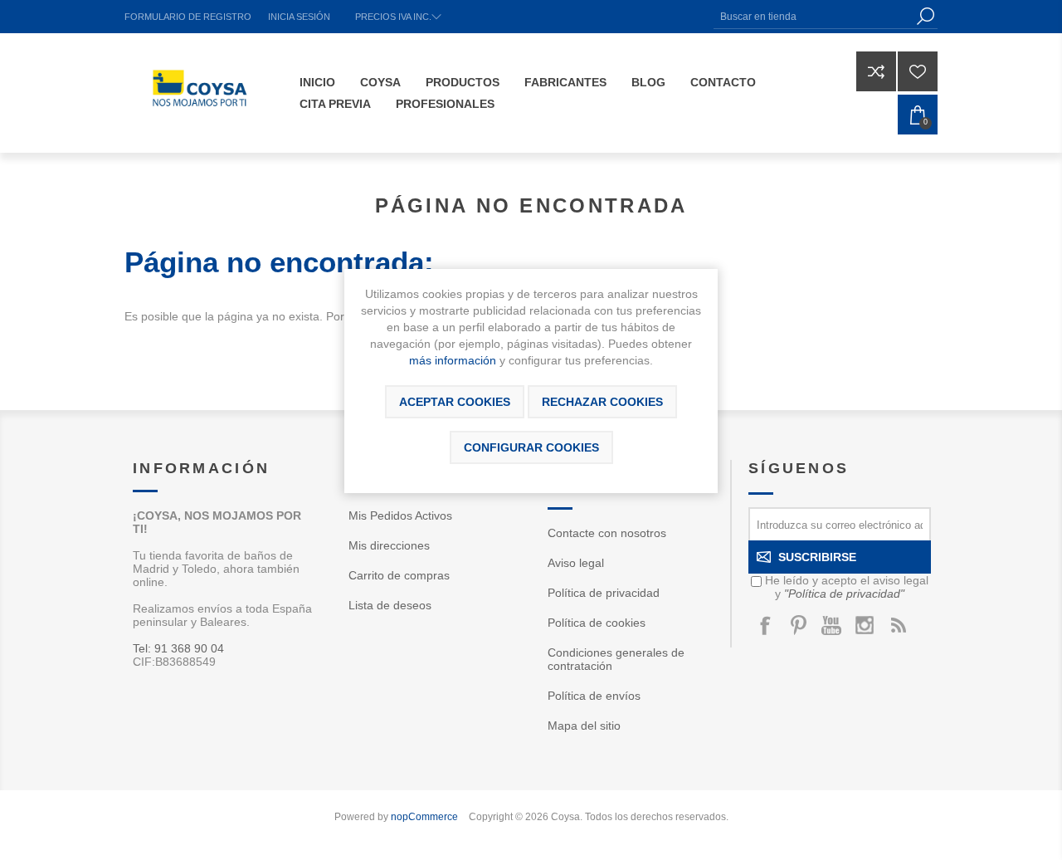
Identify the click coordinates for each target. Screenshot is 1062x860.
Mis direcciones (389, 545)
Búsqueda (925, 16)
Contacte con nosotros (607, 533)
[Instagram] (864, 625)
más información (452, 360)
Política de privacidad (604, 592)
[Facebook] (765, 625)
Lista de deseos (389, 605)
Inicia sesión (299, 17)
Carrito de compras (399, 575)
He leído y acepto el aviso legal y (846, 587)
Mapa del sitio (584, 725)
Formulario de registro (187, 17)
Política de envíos (594, 695)
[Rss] (897, 625)
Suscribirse (817, 557)
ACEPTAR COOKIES (454, 401)
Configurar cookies (531, 447)
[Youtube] (831, 625)
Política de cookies (596, 622)
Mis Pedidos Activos (400, 515)
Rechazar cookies (602, 401)
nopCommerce (424, 817)
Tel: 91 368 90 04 (178, 648)
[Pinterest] (798, 625)
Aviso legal (576, 562)
